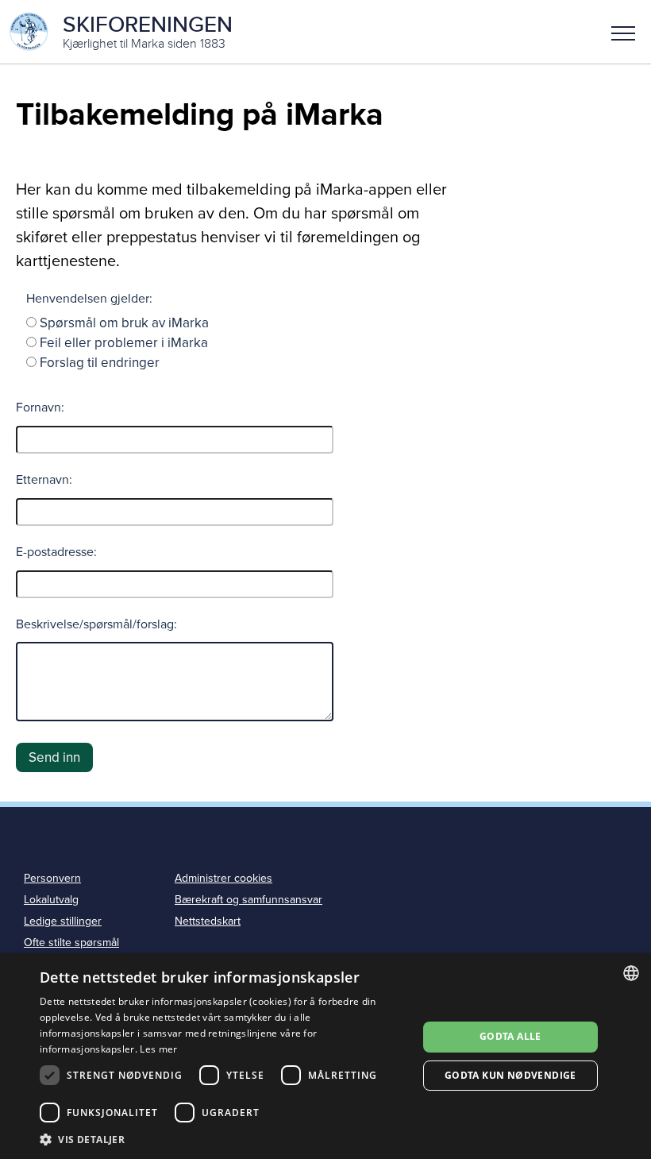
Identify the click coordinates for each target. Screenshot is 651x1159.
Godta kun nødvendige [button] (510, 1075)
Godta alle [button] (510, 1036)
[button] (623, 32)
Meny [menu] (623, 32)
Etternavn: (44, 480)
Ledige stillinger (63, 921)
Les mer (158, 1049)
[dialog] (325, 1056)
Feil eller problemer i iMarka (124, 342)
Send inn (54, 757)
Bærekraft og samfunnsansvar (248, 899)
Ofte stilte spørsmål (71, 942)
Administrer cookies (223, 878)
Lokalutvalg (51, 899)
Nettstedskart (208, 921)
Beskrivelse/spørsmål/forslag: (96, 624)
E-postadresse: (56, 552)
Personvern (52, 878)
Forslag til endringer (100, 362)
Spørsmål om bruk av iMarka (124, 323)
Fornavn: (40, 407)
